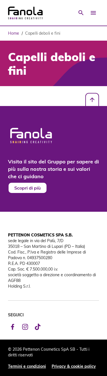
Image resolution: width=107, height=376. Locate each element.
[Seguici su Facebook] (12, 326)
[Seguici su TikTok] (37, 326)
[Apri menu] (93, 12)
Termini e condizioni (27, 366)
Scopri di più (27, 188)
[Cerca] (81, 12)
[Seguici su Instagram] (25, 326)
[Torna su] (92, 100)
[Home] (25, 13)
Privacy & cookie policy (74, 366)
